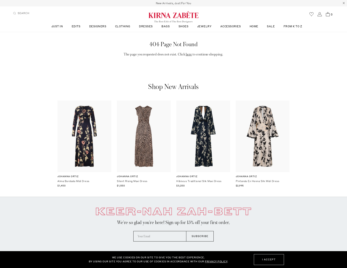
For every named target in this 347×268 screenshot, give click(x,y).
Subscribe (200, 236)
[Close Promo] (344, 3)
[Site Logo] (173, 14)
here (189, 54)
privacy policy (216, 261)
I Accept (269, 259)
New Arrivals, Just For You (173, 3)
